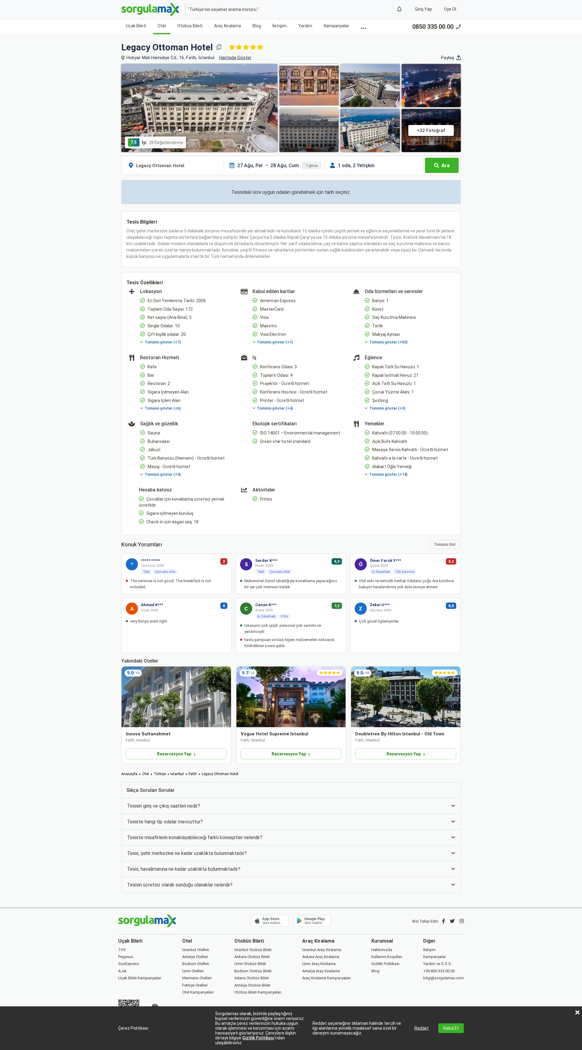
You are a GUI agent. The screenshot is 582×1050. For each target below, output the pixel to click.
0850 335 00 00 (432, 26)
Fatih (193, 774)
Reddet (421, 1028)
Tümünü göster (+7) (163, 342)
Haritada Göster (235, 57)
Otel (162, 25)
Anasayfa (129, 774)
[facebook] (443, 921)
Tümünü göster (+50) (388, 342)
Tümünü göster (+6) (163, 408)
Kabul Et (451, 1028)
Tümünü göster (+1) (275, 342)
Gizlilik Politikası (258, 1037)
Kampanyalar (336, 25)
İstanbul (177, 774)
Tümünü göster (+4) (275, 408)
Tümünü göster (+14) (388, 474)
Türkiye (160, 774)
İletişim (280, 25)
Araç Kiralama (227, 25)
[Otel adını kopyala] (218, 47)
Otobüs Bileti (189, 25)
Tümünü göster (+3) (387, 408)
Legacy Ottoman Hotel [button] (167, 47)
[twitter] (452, 921)
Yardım (305, 25)
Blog (257, 25)
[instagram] (462, 921)
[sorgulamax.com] (150, 9)
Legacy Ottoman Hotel (220, 774)
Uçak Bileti (136, 25)
